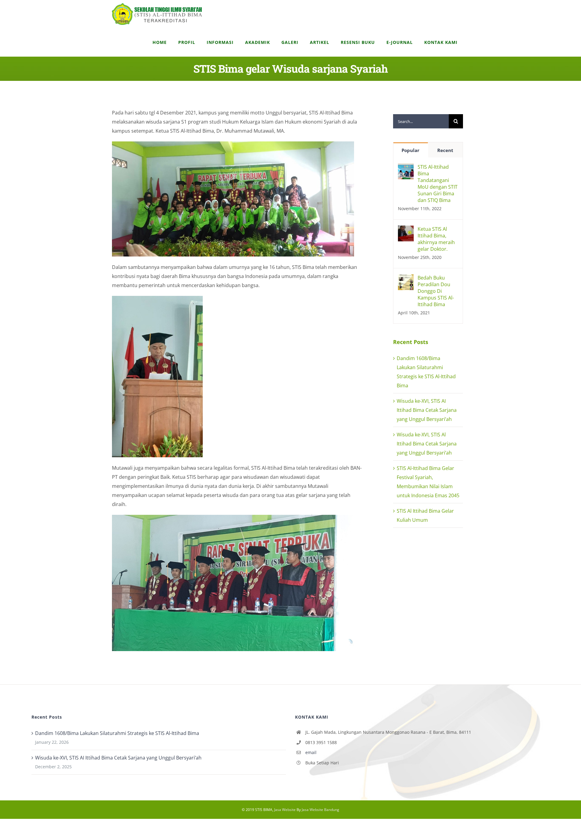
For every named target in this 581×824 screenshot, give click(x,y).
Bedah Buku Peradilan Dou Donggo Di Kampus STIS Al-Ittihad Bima (436, 291)
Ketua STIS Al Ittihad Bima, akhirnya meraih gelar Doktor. (436, 239)
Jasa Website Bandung (320, 809)
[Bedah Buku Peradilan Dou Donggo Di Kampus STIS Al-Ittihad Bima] (406, 279)
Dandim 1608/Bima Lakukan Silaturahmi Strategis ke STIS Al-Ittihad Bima (117, 733)
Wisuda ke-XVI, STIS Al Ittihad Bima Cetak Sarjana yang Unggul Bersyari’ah (427, 443)
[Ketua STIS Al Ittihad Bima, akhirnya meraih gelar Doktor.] (406, 230)
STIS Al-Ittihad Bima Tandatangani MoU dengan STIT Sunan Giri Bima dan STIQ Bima (438, 184)
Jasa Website (285, 809)
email (311, 752)
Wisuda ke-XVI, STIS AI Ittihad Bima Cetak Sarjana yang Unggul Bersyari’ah (427, 410)
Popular (410, 150)
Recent (445, 150)
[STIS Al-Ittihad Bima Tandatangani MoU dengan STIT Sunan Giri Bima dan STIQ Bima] (406, 168)
